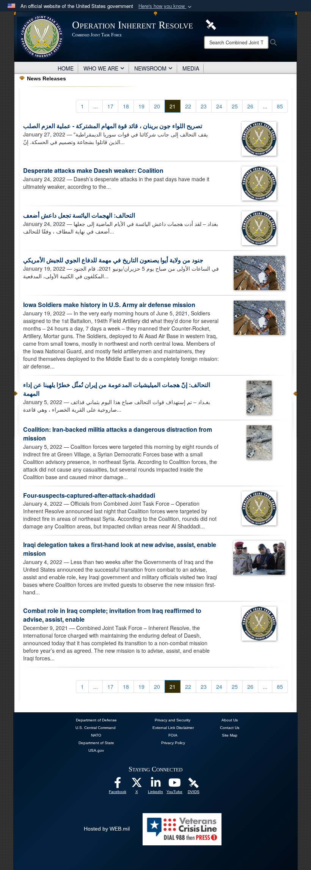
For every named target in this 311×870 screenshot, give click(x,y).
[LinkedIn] (155, 785)
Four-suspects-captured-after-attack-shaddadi (89, 495)
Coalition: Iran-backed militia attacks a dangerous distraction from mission (117, 433)
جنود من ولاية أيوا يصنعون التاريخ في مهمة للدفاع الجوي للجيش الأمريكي (113, 260)
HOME (66, 68)
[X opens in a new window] (136, 785)
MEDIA (190, 68)
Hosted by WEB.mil (107, 829)
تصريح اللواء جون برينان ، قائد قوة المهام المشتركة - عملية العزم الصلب (112, 125)
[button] (165, 6)
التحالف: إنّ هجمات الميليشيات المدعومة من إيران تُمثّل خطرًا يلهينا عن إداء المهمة (116, 389)
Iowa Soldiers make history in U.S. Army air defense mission (109, 304)
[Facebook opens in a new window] (117, 785)
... (95, 106)
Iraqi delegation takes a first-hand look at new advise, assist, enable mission (119, 549)
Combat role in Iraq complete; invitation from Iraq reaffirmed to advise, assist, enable (112, 615)
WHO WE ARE (100, 68)
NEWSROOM (150, 68)
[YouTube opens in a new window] (174, 785)
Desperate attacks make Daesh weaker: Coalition (93, 170)
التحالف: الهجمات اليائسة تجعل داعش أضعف (79, 215)
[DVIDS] (211, 24)
